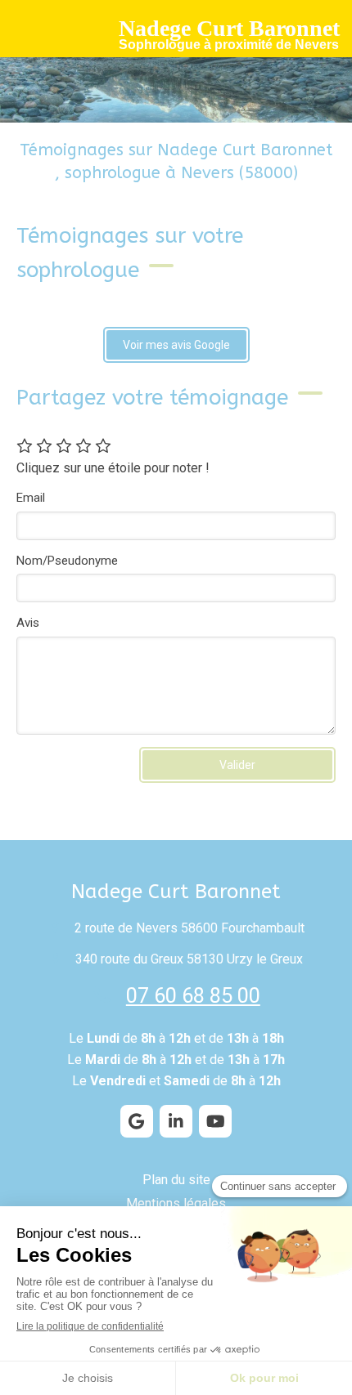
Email (30, 497)
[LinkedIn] (176, 1121)
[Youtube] (215, 1121)
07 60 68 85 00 (193, 995)
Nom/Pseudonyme (67, 560)
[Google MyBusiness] (136, 1121)
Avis (27, 622)
